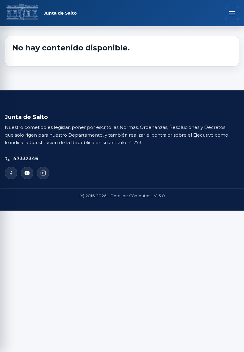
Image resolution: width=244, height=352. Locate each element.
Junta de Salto (60, 13)
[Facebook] (11, 173)
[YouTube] (27, 173)
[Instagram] (43, 173)
